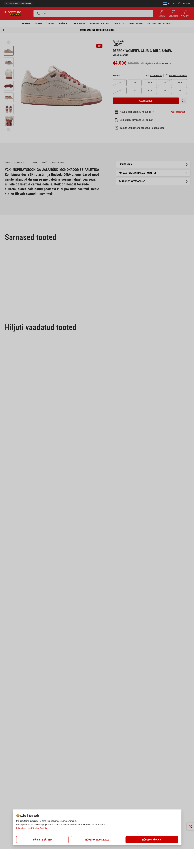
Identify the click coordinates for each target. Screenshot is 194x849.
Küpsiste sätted (42, 839)
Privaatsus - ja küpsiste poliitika (31, 828)
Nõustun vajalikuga (97, 839)
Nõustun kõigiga (151, 839)
